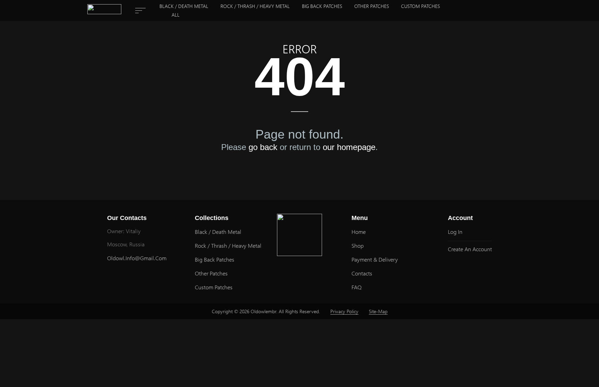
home (358, 231)
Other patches (371, 6)
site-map (378, 311)
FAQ (356, 287)
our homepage (349, 147)
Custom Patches (420, 6)
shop (357, 245)
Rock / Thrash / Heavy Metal (255, 6)
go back (263, 147)
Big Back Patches (322, 6)
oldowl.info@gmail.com (136, 258)
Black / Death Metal (183, 6)
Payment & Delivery (374, 259)
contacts (361, 273)
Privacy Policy (344, 311)
